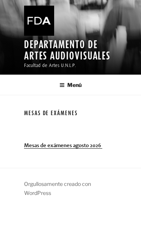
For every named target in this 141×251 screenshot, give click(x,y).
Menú (74, 85)
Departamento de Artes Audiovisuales (67, 49)
